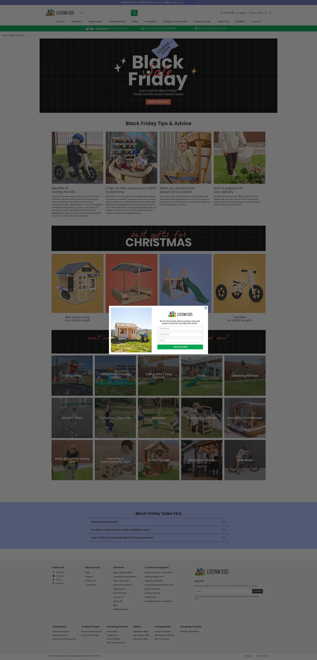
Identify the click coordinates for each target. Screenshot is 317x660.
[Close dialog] (206, 308)
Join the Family (180, 347)
